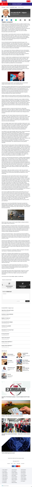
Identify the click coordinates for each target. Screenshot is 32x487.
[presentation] (5, 4)
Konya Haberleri (14, 471)
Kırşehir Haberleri (5, 478)
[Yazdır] (25, 20)
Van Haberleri (14, 481)
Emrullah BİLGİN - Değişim (13, 7)
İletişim (15, 463)
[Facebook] (2, 20)
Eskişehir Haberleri (14, 472)
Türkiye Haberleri (4, 469)
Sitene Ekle (22, 463)
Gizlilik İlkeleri (18, 463)
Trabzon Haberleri (23, 478)
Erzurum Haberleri (23, 479)
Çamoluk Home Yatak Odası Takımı (13, 458)
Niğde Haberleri (23, 476)
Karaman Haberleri (23, 475)
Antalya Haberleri (4, 472)
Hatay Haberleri (4, 479)
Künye (12, 463)
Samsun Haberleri (14, 478)
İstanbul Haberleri (14, 469)
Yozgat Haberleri (4, 475)
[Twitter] (7, 20)
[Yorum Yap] (29, 20)
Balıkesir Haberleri (14, 479)
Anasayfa (4, 7)
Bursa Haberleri (23, 471)
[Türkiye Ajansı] (4, 1)
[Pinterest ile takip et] (17, 466)
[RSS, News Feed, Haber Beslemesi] (19, 466)
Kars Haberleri (4, 481)
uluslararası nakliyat (21, 458)
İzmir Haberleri (4, 471)
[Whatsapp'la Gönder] (16, 20)
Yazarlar (7, 7)
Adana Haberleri (23, 472)
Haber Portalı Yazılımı (6, 485)
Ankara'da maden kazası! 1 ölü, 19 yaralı (17, 4)
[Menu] (27, 1)
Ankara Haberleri (23, 469)
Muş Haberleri (4, 482)
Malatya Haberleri (14, 482)
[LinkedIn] (11, 20)
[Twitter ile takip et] (15, 466)
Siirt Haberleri (23, 481)
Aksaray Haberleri (5, 476)
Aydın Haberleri (14, 475)
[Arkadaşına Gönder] (20, 20)
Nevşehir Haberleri (14, 476)
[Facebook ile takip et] (13, 466)
